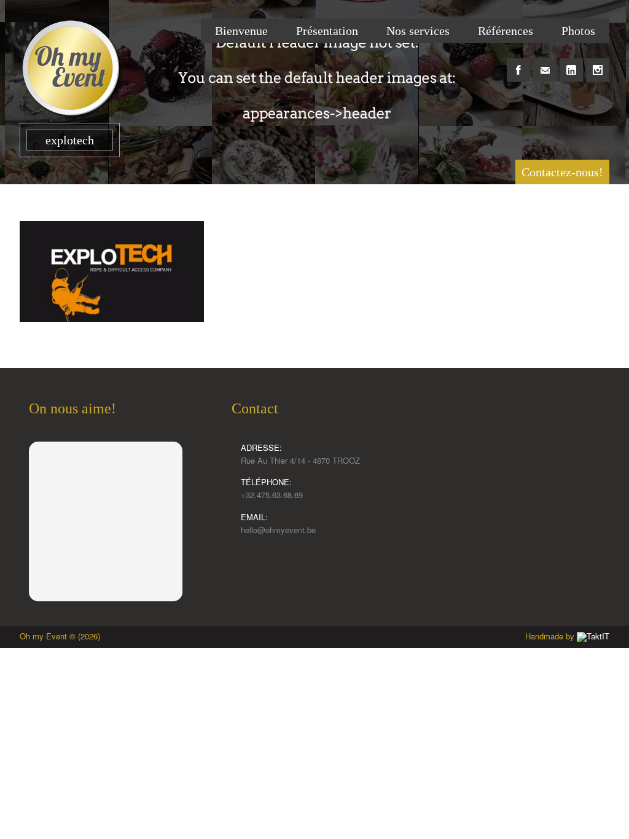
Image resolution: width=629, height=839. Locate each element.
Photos (578, 30)
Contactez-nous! (562, 172)
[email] (545, 63)
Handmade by (551, 636)
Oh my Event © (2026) (60, 636)
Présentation (327, 30)
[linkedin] (571, 63)
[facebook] (518, 63)
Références (505, 30)
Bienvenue (241, 30)
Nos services (418, 30)
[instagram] (597, 63)
